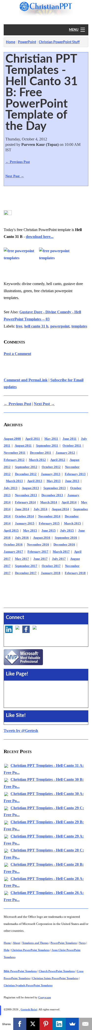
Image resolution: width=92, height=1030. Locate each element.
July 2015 (67, 530)
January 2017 (13, 551)
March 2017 (61, 551)
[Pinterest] (46, 1024)
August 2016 (41, 537)
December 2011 (40, 452)
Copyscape (44, 997)
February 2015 (49, 523)
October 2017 (51, 566)
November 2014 (49, 516)
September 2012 (26, 467)
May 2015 (30, 530)
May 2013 (54, 481)
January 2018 (50, 573)
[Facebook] (19, 1024)
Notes (82, 942)
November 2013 (26, 495)
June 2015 (48, 530)
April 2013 (34, 481)
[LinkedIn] (59, 1024)
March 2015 (72, 523)
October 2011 (72, 445)
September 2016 (66, 537)
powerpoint (59, 326)
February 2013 (75, 474)
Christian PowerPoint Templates (30, 949)
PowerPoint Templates (64, 942)
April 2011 (32, 438)
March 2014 (48, 502)
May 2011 (51, 438)
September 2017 (26, 566)
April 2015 (11, 530)
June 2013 (72, 481)
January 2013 (50, 474)
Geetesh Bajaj (29, 1009)
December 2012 (26, 474)
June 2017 (40, 559)
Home (10, 42)
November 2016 (38, 544)
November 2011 (15, 452)
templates (79, 326)
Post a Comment (17, 354)
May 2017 (22, 559)
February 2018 (75, 573)
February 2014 (25, 502)
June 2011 (70, 438)
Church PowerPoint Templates (57, 971)
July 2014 (40, 509)
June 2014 (22, 509)
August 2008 (12, 438)
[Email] (85, 1024)
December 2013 (52, 495)
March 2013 (14, 481)
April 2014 (69, 502)
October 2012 (51, 467)
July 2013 (10, 488)
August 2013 (30, 488)
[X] (32, 1024)
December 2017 (26, 573)
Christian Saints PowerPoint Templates (55, 978)
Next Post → (14, 176)
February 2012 (14, 460)
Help (6, 949)
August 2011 (23, 445)
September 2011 (47, 445)
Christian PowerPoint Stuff (59, 42)
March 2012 (37, 460)
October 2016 (13, 544)
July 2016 (22, 537)
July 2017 (59, 559)
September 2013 (54, 488)
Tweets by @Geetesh (21, 730)
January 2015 (24, 523)
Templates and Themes (35, 942)
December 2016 (64, 544)
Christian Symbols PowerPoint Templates (28, 985)
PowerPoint (27, 42)
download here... (39, 236)
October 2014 (24, 516)
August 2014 (60, 509)
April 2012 (57, 460)
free (19, 326)
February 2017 (37, 551)
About (16, 942)
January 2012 (65, 452)
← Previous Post (17, 162)
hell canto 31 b (36, 326)
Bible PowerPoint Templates (20, 971)
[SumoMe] (72, 1024)
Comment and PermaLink (26, 380)
